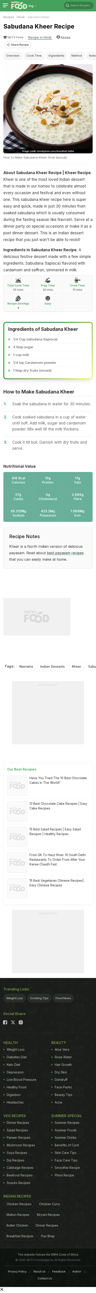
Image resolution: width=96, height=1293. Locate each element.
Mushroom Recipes (21, 1145)
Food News (63, 998)
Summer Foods (66, 1130)
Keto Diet (13, 1065)
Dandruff (61, 1079)
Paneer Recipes (18, 1137)
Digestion (14, 1095)
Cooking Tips (39, 998)
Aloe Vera (62, 1049)
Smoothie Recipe (67, 1167)
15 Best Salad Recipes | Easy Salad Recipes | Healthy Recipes (55, 831)
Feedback (59, 1271)
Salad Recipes (17, 1130)
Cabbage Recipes (20, 1167)
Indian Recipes (17, 1196)
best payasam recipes (65, 553)
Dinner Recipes (18, 1122)
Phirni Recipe (64, 1175)
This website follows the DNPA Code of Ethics (48, 1254)
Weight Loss (14, 998)
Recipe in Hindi (40, 37)
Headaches (15, 1102)
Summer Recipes (67, 1122)
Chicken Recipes (18, 1204)
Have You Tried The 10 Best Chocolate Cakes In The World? (58, 780)
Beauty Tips (63, 1095)
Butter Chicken (17, 1225)
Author (76, 1271)
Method (76, 55)
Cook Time (34, 55)
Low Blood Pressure (21, 1079)
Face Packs (63, 1087)
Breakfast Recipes (19, 1236)
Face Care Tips (66, 1160)
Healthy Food (16, 1087)
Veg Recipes (14, 1116)
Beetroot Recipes (20, 1175)
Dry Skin (61, 1072)
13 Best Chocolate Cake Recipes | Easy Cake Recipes (58, 806)
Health (10, 1042)
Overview (12, 55)
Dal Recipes (15, 1160)
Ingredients (56, 55)
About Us (39, 1271)
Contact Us (45, 1278)
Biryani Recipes (48, 1215)
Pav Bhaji (47, 1236)
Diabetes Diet (17, 1057)
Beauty (58, 1042)
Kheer (76, 666)
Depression (15, 1072)
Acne (58, 1102)
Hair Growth (63, 1065)
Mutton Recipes (17, 1215)
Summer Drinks (66, 1137)
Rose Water (63, 1057)
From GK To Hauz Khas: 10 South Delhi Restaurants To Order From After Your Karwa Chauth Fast (57, 859)
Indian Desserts (52, 666)
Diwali (21, 17)
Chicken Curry (49, 1204)
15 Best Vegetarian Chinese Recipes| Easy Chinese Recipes (56, 883)
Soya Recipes (17, 1153)
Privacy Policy (17, 1271)
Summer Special (66, 1116)
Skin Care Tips (65, 1153)
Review (66, 37)
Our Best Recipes (21, 769)
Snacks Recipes (18, 1183)
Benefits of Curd (67, 1145)
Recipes (8, 17)
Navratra (26, 666)
